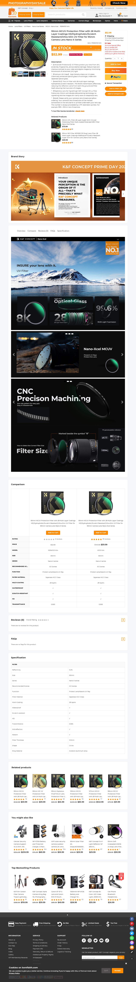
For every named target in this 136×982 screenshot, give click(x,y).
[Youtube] (101, 940)
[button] (14, 354)
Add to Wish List (115, 88)
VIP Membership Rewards (18, 957)
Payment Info (38, 949)
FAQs (52, 231)
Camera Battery (58, 21)
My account (61, 940)
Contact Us (12, 943)
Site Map (11, 946)
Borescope (97, 21)
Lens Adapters (42, 21)
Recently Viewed (96, 8)
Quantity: (108, 58)
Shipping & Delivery (40, 946)
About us (11, 940)
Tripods (17, 21)
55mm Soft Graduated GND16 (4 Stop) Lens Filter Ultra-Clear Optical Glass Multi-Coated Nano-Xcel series (115, 844)
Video (10, 952)
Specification (63, 231)
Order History (62, 943)
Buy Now (116, 70)
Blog (10, 949)
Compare (32, 231)
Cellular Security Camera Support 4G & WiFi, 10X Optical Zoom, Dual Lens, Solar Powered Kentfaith (21, 844)
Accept (117, 970)
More (116, 21)
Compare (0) (109, 8)
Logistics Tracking (64, 952)
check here (79, 111)
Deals (125, 21)
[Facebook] (84, 940)
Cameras (71, 21)
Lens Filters (28, 21)
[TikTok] (107, 940)
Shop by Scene (24, 14)
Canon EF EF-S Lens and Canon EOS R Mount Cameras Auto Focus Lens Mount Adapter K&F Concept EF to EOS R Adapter (58, 894)
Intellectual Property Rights (43, 955)
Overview (21, 231)
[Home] (12, 12)
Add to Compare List (116, 94)
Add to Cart (115, 64)
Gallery (11, 955)
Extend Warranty (63, 949)
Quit (106, 970)
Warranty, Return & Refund (43, 952)
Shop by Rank (38, 14)
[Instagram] (90, 940)
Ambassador (37, 957)
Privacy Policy (38, 940)
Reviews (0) (43, 231)
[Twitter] (96, 940)
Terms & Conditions (40, 943)
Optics (107, 21)
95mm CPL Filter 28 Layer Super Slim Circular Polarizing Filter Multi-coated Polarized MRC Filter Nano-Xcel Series (81, 122)
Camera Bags (84, 21)
